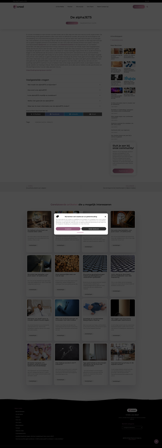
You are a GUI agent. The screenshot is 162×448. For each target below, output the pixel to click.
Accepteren (68, 228)
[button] (105, 216)
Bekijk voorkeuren (94, 228)
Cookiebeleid (80, 232)
